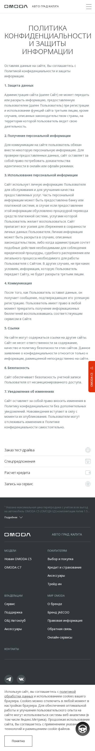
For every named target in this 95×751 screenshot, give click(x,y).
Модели (10, 551)
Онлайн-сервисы (60, 637)
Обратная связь (60, 629)
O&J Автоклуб (15, 620)
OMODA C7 (12, 567)
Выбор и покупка (60, 559)
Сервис (9, 604)
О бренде (55, 604)
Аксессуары (56, 575)
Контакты (11, 649)
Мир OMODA (56, 596)
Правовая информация (65, 620)
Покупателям (57, 551)
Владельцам (13, 596)
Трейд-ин (55, 584)
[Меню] (89, 6)
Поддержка (13, 612)
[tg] (8, 679)
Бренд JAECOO (58, 612)
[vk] (21, 679)
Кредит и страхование (65, 567)
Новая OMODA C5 (18, 559)
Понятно (18, 741)
